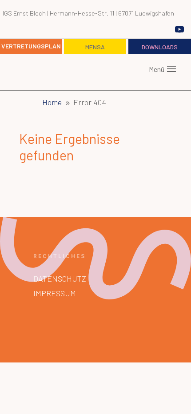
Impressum (54, 293)
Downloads (160, 47)
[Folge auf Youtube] (179, 29)
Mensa (95, 47)
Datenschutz (59, 278)
